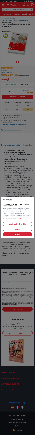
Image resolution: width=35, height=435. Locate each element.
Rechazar (17, 229)
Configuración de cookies (17, 224)
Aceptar (17, 234)
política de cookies (17, 218)
